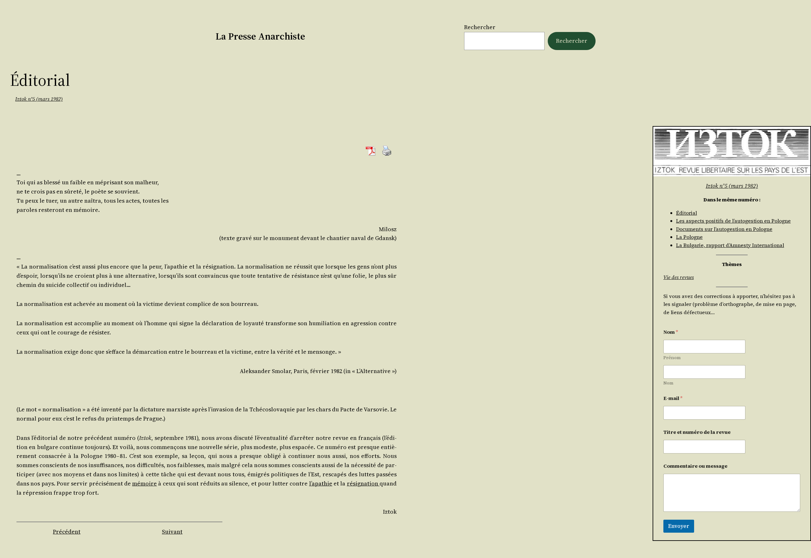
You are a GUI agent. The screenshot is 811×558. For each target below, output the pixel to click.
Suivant (172, 532)
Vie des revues (678, 277)
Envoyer (678, 526)
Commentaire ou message (695, 466)
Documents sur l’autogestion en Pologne (724, 228)
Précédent (66, 532)
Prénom (672, 357)
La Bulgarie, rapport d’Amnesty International (730, 245)
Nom (668, 383)
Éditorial (686, 212)
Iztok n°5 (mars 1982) (39, 98)
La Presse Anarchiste (260, 36)
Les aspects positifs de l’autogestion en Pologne (733, 220)
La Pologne (689, 236)
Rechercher (479, 27)
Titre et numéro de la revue (697, 432)
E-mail (673, 398)
